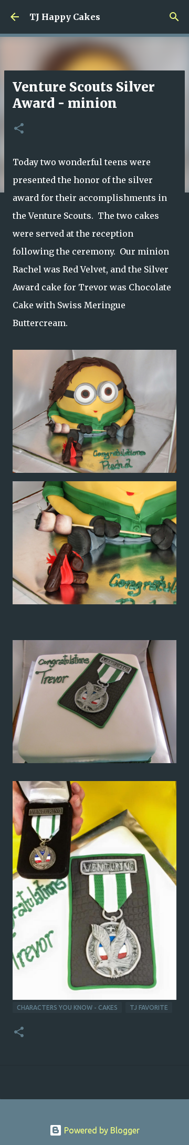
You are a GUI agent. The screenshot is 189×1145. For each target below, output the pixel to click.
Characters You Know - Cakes (67, 1007)
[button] (19, 129)
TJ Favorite (149, 1007)
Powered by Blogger (101, 1130)
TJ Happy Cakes (64, 17)
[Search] (174, 16)
